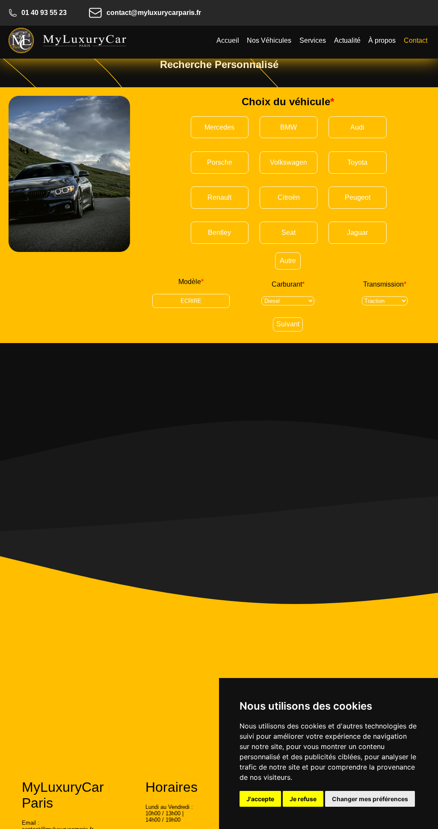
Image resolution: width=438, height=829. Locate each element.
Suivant (287, 324)
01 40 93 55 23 (44, 12)
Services (312, 40)
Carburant (288, 284)
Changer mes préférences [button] (370, 798)
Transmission (384, 284)
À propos (382, 40)
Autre (288, 260)
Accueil (227, 40)
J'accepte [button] (260, 798)
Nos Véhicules (269, 40)
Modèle (191, 281)
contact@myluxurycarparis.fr (154, 12)
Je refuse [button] (303, 798)
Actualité (347, 40)
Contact (415, 40)
